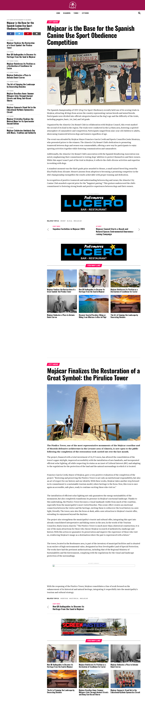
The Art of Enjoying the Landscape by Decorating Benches (21, 85)
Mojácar (78, 221)
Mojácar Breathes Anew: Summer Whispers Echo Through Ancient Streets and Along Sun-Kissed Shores (20, 97)
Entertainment (19, 20)
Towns (76, 13)
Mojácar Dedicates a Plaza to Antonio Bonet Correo (19, 76)
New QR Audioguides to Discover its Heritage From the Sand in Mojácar (21, 55)
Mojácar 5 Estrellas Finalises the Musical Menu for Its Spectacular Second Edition (20, 121)
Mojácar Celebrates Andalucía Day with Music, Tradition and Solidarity (21, 131)
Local (70, 221)
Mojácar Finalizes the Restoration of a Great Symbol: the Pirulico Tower (21, 45)
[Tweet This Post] (19, 33)
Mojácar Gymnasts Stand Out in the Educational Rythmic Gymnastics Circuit (21, 109)
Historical (74, 571)
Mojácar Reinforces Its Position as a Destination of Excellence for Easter (21, 66)
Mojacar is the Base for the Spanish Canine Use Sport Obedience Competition (20, 25)
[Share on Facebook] (10, 33)
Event (63, 221)
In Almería (66, 13)
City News (85, 13)
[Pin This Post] (28, 33)
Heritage (64, 571)
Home (58, 13)
